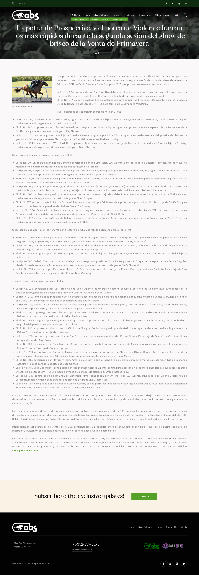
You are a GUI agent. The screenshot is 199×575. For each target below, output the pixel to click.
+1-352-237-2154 (85, 544)
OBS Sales (17, 563)
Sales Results (119, 19)
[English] (176, 16)
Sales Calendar (80, 19)
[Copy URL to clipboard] (104, 53)
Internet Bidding (100, 19)
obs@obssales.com (26, 450)
